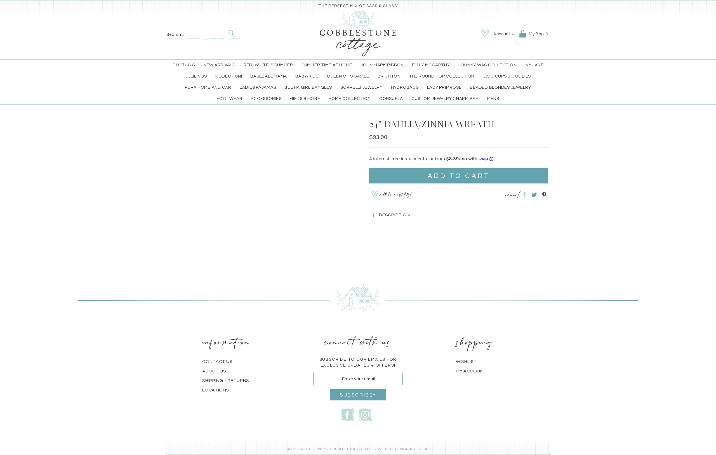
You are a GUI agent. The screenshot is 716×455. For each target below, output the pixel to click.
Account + (503, 34)
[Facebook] (348, 414)
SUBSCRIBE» (358, 395)
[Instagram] (365, 414)
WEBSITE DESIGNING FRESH (403, 449)
